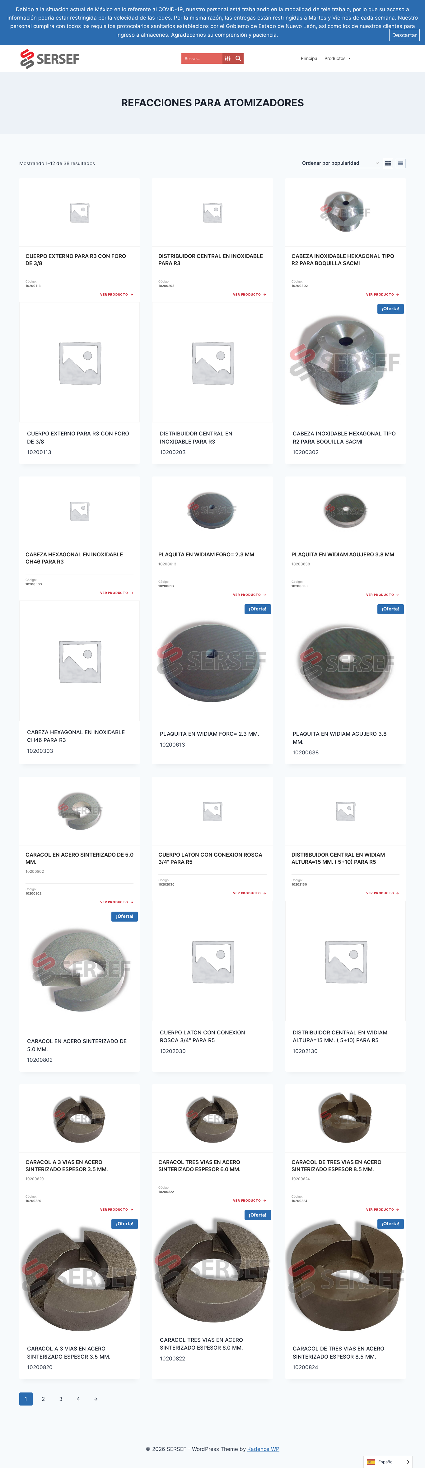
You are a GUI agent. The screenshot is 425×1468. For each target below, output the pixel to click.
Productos (335, 58)
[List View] (401, 163)
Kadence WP (263, 1449)
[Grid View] (388, 163)
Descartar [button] (404, 35)
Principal (309, 58)
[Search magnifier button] (238, 58)
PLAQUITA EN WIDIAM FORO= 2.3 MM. (209, 734)
